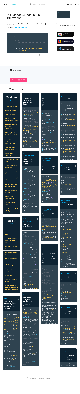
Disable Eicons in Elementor (48, 214)
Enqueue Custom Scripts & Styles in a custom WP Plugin (10, 141)
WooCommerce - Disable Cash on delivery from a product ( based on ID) (29, 301)
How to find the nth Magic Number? (30, 226)
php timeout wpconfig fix (11, 173)
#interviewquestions (28, 155)
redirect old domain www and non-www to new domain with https (11, 287)
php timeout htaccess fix (11, 247)
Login (77, 4)
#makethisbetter (27, 221)
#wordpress (24, 27)
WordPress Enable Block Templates (10, 148)
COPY (42, 55)
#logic (24, 157)
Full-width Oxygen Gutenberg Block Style (11, 119)
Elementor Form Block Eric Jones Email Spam (30, 101)
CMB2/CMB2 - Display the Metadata (66, 170)
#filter (43, 162)
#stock (43, 160)
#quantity (48, 160)
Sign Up (69, 4)
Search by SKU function (67, 206)
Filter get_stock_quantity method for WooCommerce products (49, 168)
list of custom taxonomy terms (9, 197)
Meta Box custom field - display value (11, 210)
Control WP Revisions (11, 114)
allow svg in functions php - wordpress (11, 185)
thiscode (10, 4)
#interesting (29, 154)
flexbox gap (8, 275)
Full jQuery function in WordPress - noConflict (11, 134)
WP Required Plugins (11, 106)
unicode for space (10, 265)
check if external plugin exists (11, 179)
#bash (62, 351)
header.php (65, 98)
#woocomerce (64, 202)
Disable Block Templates (9, 154)
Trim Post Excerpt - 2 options (11, 203)
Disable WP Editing (10, 110)
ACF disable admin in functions (11, 191)
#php (18, 27)
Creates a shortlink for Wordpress (67, 278)
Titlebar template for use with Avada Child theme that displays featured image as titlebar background (48, 255)
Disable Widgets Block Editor (11, 160)
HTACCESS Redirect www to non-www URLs (11, 240)
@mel (15, 27)
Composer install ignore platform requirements (67, 356)
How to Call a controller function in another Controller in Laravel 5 (48, 103)
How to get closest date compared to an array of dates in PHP (11, 305)
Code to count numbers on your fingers (30, 161)
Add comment (18, 80)
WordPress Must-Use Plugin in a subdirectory (11, 126)
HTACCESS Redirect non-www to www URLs (11, 232)
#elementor (45, 210)
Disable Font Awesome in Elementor (66, 313)
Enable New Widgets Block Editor (11, 166)
